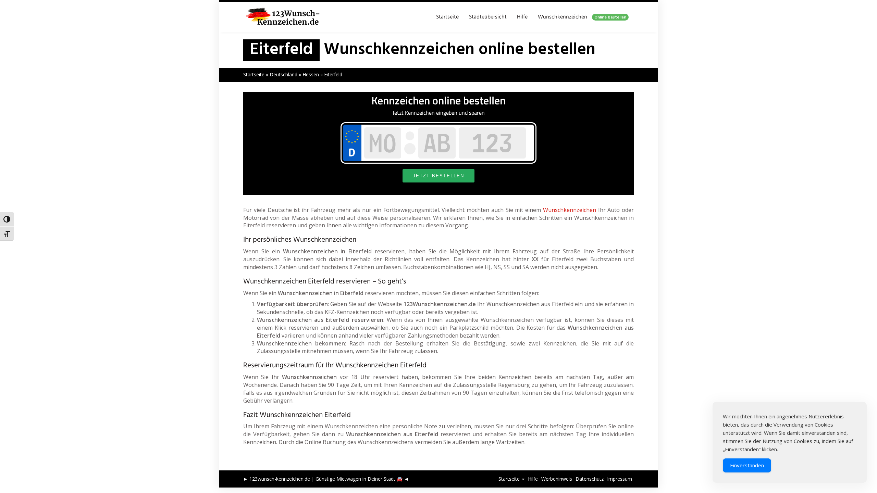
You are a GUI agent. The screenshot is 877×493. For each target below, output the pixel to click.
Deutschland (283, 74)
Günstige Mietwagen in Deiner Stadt (355, 479)
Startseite (447, 17)
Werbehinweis (556, 479)
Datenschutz (590, 479)
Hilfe (522, 17)
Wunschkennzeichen (582, 17)
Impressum (619, 479)
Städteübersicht (488, 17)
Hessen (310, 74)
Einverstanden (747, 465)
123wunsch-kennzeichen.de (279, 479)
